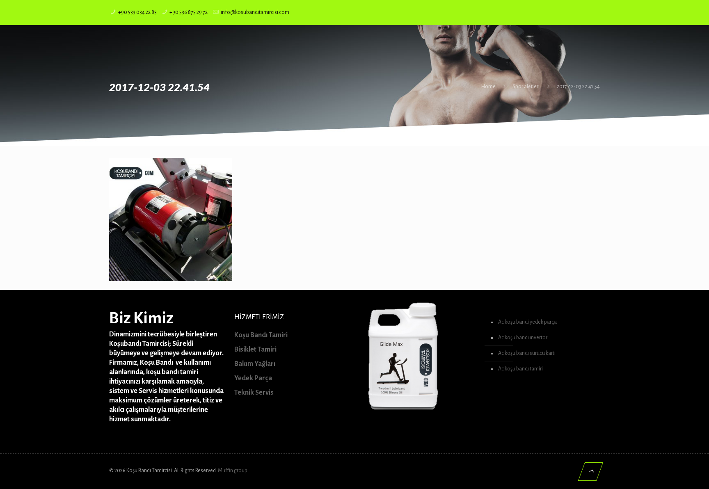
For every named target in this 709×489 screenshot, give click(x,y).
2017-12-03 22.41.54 (578, 86)
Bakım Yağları (254, 364)
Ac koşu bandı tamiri (520, 369)
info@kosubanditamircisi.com (255, 12)
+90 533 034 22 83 (137, 12)
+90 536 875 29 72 (188, 12)
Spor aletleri (526, 86)
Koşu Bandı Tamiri (261, 335)
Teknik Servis (254, 392)
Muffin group (232, 470)
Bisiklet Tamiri (255, 349)
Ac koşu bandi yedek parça (527, 322)
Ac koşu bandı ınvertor (522, 337)
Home (488, 86)
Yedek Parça (253, 378)
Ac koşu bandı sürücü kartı (527, 353)
